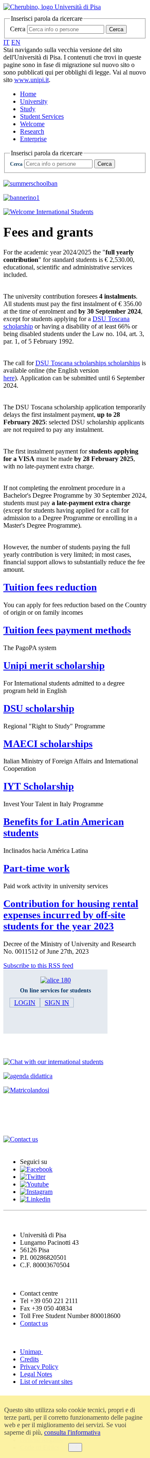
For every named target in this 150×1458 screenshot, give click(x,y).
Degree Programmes (37, 1045)
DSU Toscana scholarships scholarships (87, 362)
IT (6, 42)
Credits (29, 1359)
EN (15, 42)
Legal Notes (36, 1374)
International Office (36, 1123)
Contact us (34, 1323)
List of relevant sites (46, 1381)
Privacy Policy (39, 1366)
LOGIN (24, 1002)
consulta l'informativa (72, 1432)
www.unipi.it (31, 79)
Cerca (17, 28)
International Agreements (46, 1106)
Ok (75, 1447)
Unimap (31, 1351)
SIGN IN (57, 1002)
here (9, 377)
